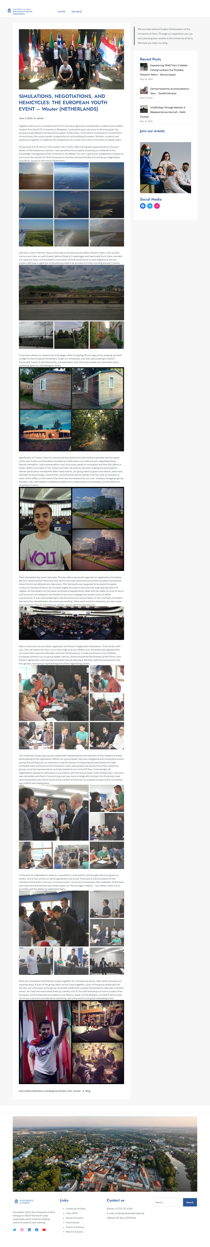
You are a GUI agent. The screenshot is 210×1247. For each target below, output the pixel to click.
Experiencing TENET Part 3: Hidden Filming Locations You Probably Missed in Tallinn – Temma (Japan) (164, 70)
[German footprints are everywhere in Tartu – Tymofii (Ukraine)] (144, 90)
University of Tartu (76, 1208)
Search (190, 1202)
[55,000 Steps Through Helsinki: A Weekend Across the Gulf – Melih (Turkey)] (144, 109)
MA (70, 1090)
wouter (77, 1090)
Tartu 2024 (71, 1213)
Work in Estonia (74, 1231)
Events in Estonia (75, 1226)
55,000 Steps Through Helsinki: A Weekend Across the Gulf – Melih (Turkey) (163, 112)
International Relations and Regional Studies (43, 1090)
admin (40, 118)
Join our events (152, 131)
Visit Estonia (72, 1222)
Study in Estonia (74, 1217)
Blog (87, 1090)
